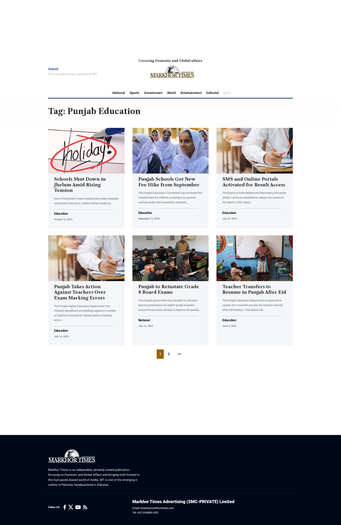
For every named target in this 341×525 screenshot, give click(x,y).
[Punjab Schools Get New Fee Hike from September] (170, 151)
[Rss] (85, 507)
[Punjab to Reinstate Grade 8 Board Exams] (170, 258)
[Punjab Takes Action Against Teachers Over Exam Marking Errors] (86, 258)
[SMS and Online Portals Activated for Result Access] (254, 151)
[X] (70, 507)
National (144, 320)
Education (61, 214)
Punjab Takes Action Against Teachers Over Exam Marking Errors (80, 292)
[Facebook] (64, 507)
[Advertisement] (118, 27)
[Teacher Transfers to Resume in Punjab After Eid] (254, 258)
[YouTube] (78, 507)
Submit (53, 69)
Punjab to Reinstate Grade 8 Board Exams (168, 289)
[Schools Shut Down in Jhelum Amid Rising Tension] (86, 151)
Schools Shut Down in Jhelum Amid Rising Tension (80, 185)
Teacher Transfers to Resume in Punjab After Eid (254, 289)
